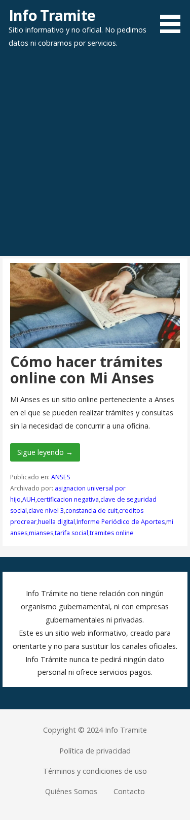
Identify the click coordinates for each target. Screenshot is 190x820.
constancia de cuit (91, 510)
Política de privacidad (95, 751)
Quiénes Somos (71, 791)
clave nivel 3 (46, 510)
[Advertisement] (95, 155)
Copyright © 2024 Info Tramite (95, 730)
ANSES (60, 477)
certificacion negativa (68, 499)
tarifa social (71, 533)
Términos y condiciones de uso (95, 771)
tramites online (112, 533)
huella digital (56, 521)
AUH (28, 499)
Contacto (129, 791)
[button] (174, 18)
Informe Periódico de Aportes (121, 521)
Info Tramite (52, 15)
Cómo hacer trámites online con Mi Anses (86, 369)
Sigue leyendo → (45, 452)
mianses (41, 533)
